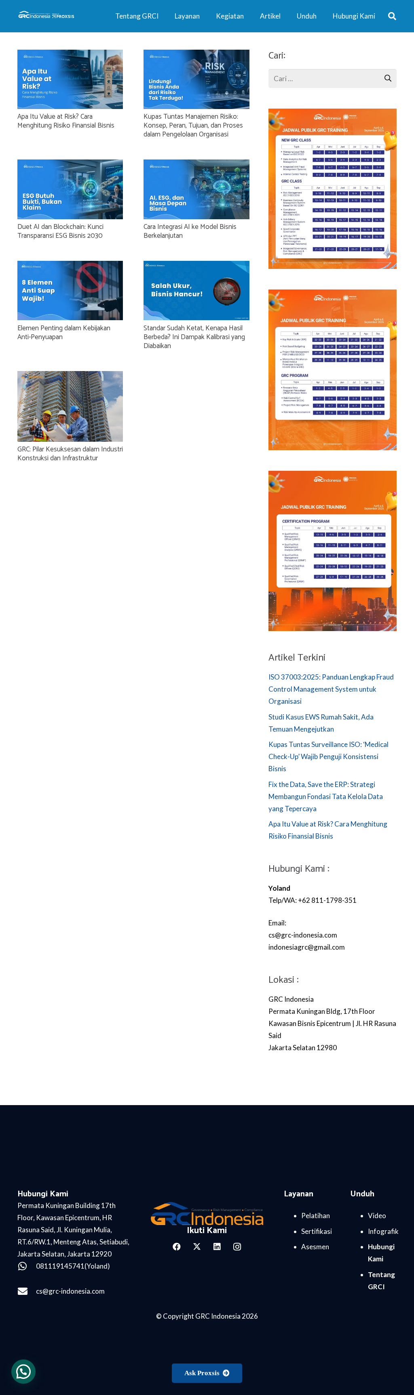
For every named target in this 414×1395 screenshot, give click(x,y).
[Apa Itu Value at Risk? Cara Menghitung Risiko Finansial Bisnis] (70, 55)
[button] (392, 16)
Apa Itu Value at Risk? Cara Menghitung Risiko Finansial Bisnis (65, 121)
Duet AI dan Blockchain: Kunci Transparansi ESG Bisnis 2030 (60, 231)
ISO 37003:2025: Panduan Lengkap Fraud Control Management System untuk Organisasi (331, 689)
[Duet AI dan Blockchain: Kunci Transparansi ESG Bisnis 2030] (70, 165)
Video (377, 1215)
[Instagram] (237, 1247)
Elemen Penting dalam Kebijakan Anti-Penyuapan (63, 333)
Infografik (383, 1231)
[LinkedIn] (217, 1247)
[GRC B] (206, 1213)
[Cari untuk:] (332, 75)
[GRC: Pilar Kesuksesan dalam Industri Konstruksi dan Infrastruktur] (70, 377)
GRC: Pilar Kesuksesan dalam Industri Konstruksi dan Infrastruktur (70, 454)
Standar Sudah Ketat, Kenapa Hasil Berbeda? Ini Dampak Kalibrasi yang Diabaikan (194, 337)
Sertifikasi (316, 1231)
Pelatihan (315, 1215)
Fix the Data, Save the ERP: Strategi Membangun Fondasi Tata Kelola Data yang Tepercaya (325, 796)
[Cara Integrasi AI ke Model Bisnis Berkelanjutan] (196, 165)
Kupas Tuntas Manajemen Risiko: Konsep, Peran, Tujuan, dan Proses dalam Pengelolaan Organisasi (193, 125)
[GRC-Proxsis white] (46, 16)
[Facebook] (177, 1247)
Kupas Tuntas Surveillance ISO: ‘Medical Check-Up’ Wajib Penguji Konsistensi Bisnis (328, 756)
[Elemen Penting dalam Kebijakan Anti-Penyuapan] (70, 266)
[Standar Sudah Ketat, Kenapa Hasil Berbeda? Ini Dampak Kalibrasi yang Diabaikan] (196, 266)
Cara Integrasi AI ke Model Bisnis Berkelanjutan (190, 231)
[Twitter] (197, 1247)
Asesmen (315, 1246)
